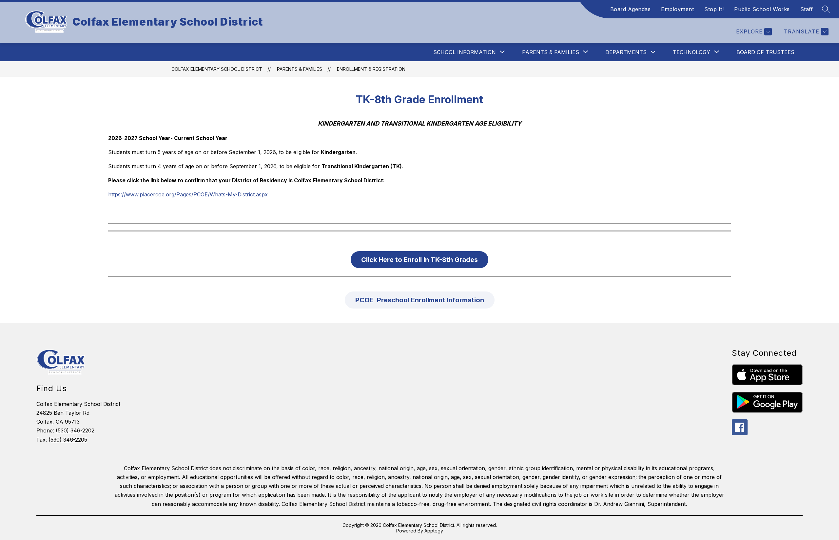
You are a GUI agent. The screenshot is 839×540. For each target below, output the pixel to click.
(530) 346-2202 (75, 430)
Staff (806, 9)
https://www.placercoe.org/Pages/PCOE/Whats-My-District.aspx (188, 194)
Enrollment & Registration (371, 69)
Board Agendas (630, 9)
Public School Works (762, 9)
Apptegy (433, 530)
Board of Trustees (765, 52)
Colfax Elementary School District (216, 69)
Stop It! (714, 9)
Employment (677, 9)
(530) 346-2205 (68, 439)
